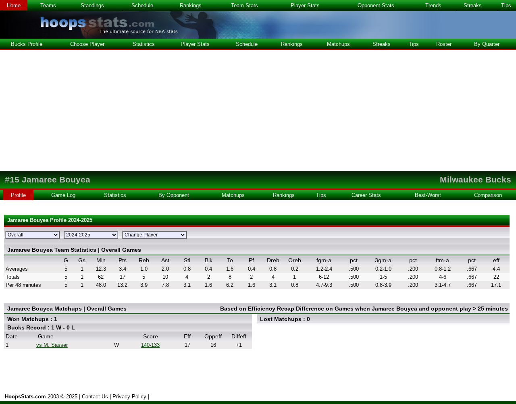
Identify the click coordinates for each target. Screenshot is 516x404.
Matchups (338, 44)
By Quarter (486, 44)
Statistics (144, 44)
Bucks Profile (26, 44)
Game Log (63, 195)
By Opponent (173, 195)
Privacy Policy (129, 397)
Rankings (191, 5)
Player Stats (305, 5)
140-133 (150, 345)
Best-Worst (428, 195)
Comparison (488, 195)
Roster (444, 44)
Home (14, 5)
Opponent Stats (376, 5)
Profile (18, 195)
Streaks (473, 5)
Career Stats (366, 195)
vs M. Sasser (52, 345)
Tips (506, 5)
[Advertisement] (258, 110)
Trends (433, 5)
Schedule (142, 5)
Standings (92, 5)
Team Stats (244, 5)
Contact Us (95, 397)
